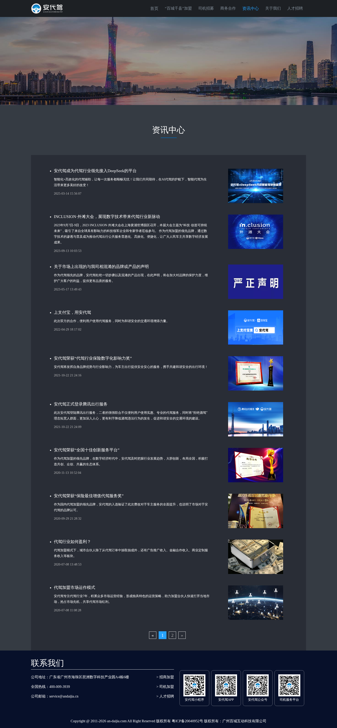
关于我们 (273, 8)
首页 (154, 8)
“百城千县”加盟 (178, 8)
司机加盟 (165, 687)
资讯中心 (250, 8)
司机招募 (206, 8)
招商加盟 (165, 677)
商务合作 (228, 8)
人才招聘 (295, 8)
